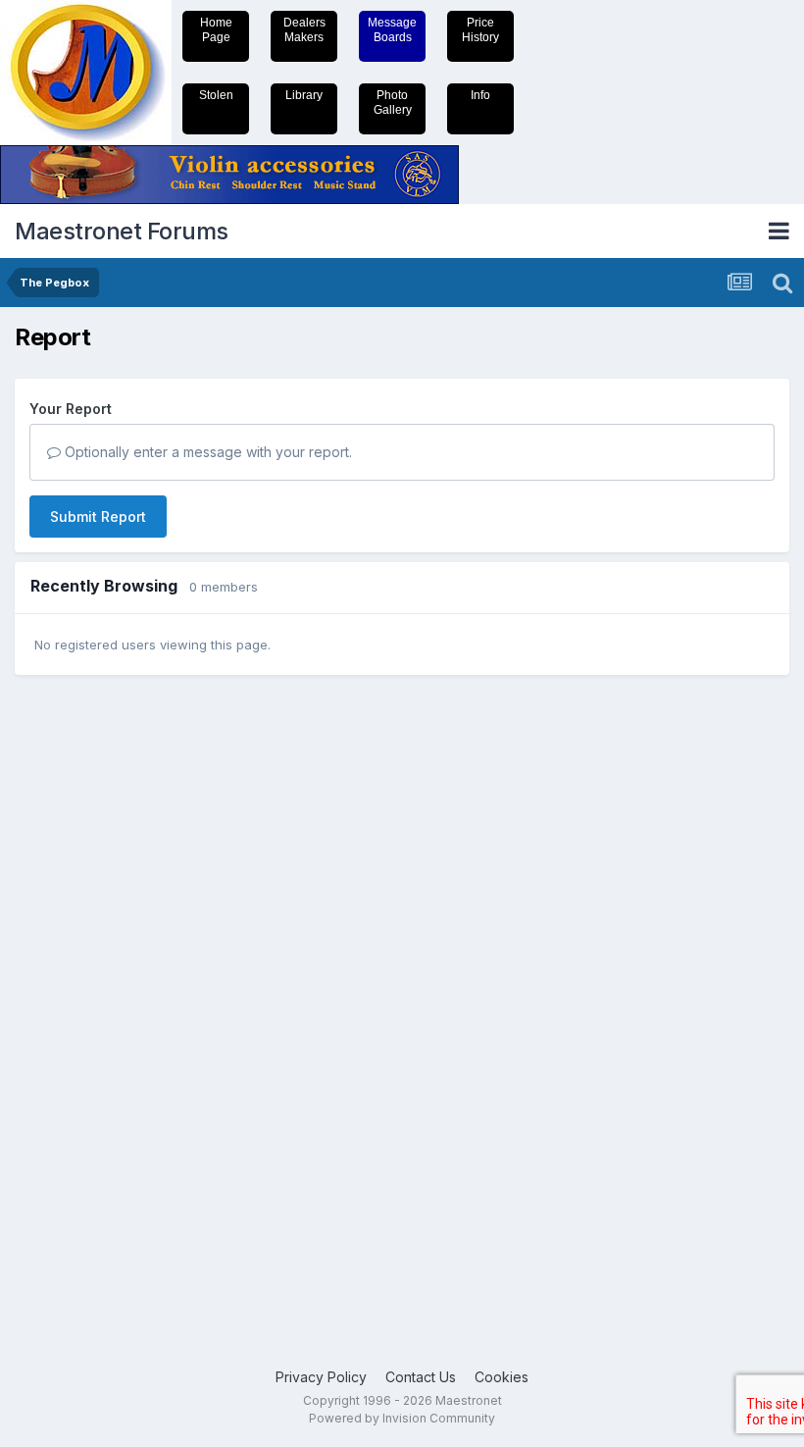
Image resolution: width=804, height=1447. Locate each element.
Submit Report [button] (98, 516)
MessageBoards (392, 30)
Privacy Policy (321, 1377)
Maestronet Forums (121, 231)
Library (304, 95)
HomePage (216, 30)
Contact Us (420, 1377)
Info (480, 95)
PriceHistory (480, 30)
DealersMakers (304, 30)
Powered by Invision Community (402, 1418)
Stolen (216, 95)
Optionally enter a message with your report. (206, 451)
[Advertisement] (93, 993)
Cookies (501, 1377)
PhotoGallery (393, 102)
